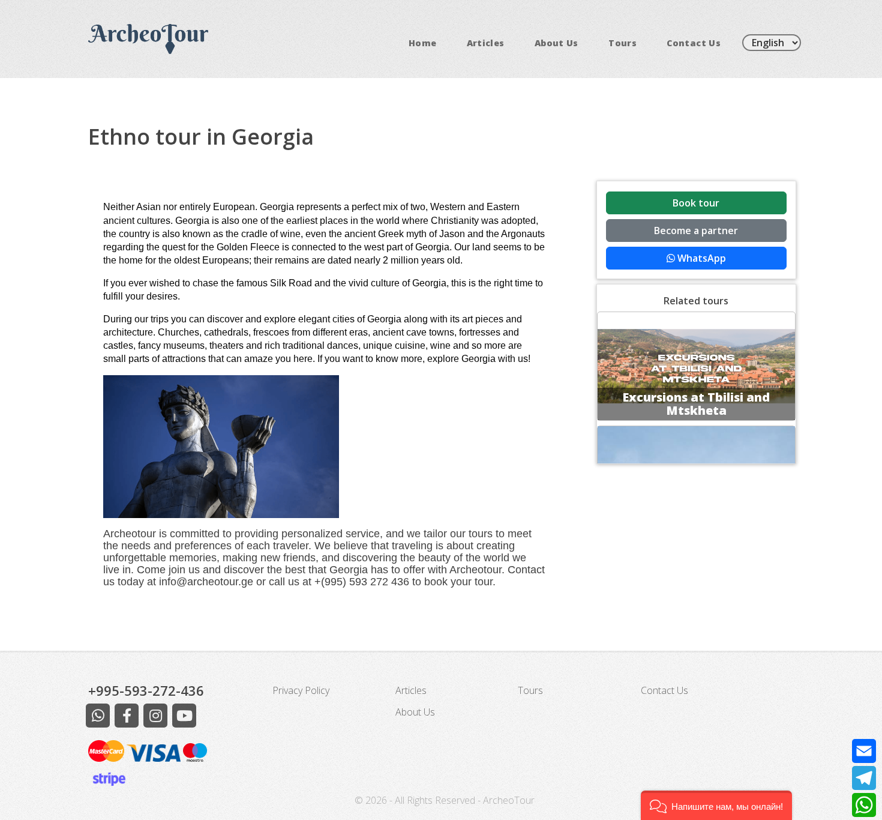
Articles (486, 43)
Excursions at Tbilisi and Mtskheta (696, 403)
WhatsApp (700, 258)
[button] (716, 805)
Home (422, 43)
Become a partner (696, 230)
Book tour (696, 203)
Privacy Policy (300, 690)
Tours (622, 43)
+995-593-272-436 (146, 690)
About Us (556, 43)
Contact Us (694, 43)
